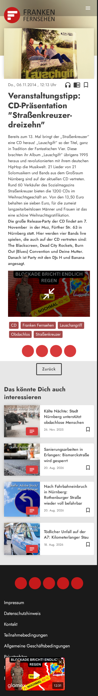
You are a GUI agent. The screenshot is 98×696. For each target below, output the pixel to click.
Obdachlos (20, 334)
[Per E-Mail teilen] (70, 351)
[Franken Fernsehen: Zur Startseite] (30, 15)
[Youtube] (49, 583)
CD (14, 325)
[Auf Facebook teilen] (28, 351)
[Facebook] (21, 583)
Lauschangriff (71, 325)
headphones (67, 84)
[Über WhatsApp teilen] (56, 351)
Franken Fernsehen (38, 325)
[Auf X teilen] (42, 351)
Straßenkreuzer (48, 334)
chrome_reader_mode (76, 84)
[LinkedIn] (63, 583)
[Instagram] (35, 583)
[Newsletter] (77, 583)
